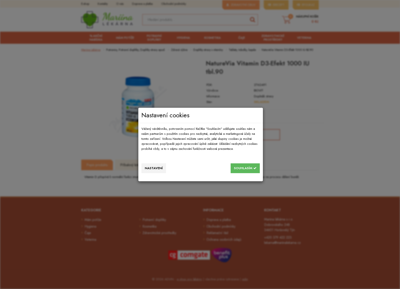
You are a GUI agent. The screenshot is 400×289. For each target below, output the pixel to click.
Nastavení (154, 168)
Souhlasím (243, 168)
